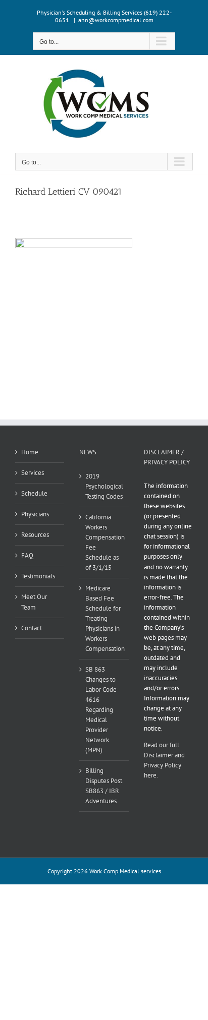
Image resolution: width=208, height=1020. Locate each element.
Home (29, 452)
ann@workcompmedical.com (115, 20)
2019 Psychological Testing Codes (104, 486)
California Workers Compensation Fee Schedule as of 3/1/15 (104, 542)
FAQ (27, 555)
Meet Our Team (34, 601)
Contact (31, 628)
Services (32, 472)
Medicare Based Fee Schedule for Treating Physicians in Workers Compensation (104, 618)
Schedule (34, 493)
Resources (35, 534)
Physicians (35, 514)
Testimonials (38, 576)
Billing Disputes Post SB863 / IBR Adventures (103, 785)
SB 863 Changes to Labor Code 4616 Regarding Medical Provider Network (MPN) (101, 709)
